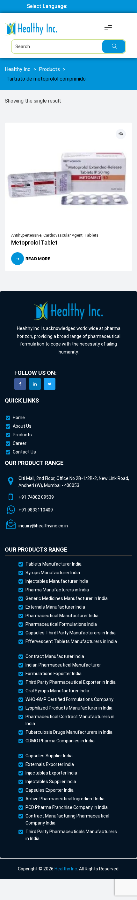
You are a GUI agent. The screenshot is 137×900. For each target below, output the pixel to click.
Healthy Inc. (66, 868)
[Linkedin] (35, 384)
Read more (37, 258)
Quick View (121, 134)
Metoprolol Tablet (34, 242)
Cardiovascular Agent (63, 235)
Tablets (91, 235)
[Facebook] (20, 384)
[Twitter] (49, 384)
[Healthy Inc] (68, 311)
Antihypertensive (26, 235)
